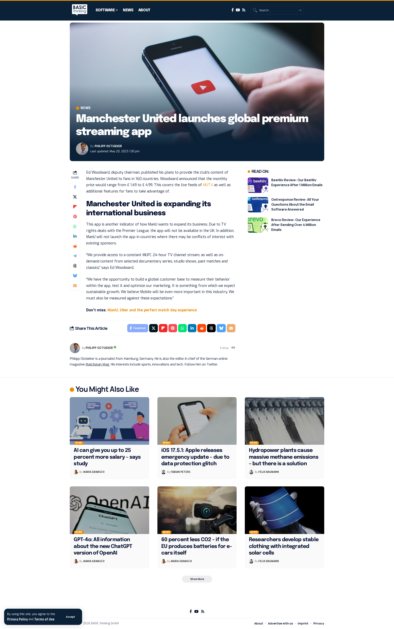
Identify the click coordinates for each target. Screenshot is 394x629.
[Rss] (244, 10)
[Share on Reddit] (75, 246)
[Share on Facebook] (75, 187)
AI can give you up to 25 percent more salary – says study (107, 457)
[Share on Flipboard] (75, 207)
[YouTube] (238, 10)
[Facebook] (232, 10)
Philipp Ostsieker (108, 146)
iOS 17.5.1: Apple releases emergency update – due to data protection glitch (195, 457)
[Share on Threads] (75, 266)
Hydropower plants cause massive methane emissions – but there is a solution (283, 457)
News (86, 108)
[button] (70, 617)
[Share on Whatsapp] (75, 226)
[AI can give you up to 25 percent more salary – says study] (109, 421)
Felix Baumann (268, 472)
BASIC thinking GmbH (105, 623)
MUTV (208, 184)
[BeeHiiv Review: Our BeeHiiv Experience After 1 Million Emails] (258, 185)
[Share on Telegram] (75, 256)
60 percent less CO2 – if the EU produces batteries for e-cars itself (196, 546)
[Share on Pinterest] (75, 216)
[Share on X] (75, 197)
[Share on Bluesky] (75, 276)
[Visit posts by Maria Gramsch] (76, 472)
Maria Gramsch (93, 472)
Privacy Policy (17, 619)
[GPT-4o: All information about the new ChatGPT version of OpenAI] (109, 510)
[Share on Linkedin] (75, 236)
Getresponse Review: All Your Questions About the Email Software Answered (295, 204)
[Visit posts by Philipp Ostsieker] (82, 149)
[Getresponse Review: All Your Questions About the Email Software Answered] (258, 204)
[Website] (233, 348)
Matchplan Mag (97, 364)
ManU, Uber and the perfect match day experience (152, 310)
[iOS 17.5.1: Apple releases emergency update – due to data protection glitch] (197, 421)
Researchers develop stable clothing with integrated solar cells (284, 546)
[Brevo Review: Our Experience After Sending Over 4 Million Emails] (258, 225)
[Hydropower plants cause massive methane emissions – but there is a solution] (284, 421)
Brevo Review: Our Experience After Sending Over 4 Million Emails (295, 225)
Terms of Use (44, 619)
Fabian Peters (180, 472)
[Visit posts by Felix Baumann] (251, 472)
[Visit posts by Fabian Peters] (163, 472)
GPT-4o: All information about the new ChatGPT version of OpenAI (103, 546)
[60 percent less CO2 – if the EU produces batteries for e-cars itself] (197, 510)
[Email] (75, 285)
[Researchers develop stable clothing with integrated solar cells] (284, 510)
